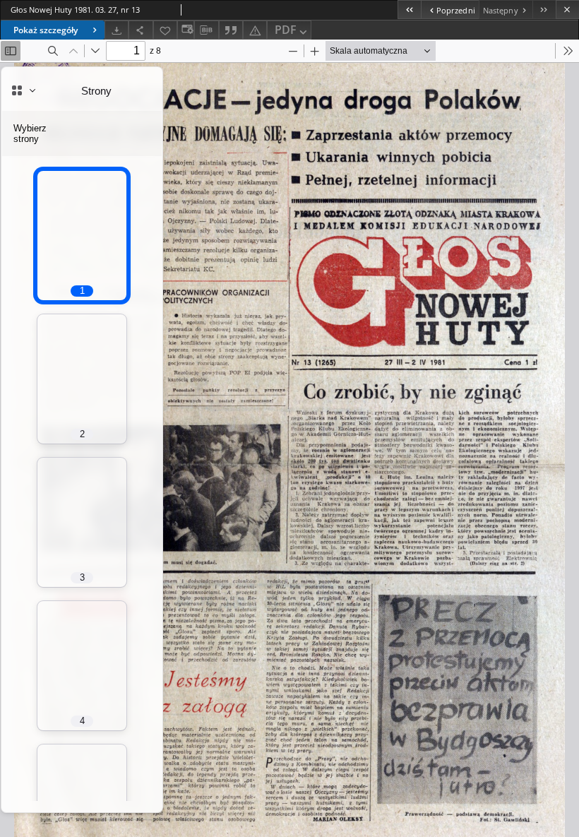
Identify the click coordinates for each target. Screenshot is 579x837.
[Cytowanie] (231, 30)
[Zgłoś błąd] (255, 30)
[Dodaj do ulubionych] (165, 30)
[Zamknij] (567, 9)
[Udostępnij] (141, 30)
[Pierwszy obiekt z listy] (409, 9)
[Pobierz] (117, 30)
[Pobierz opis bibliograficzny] (206, 30)
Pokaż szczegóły (45, 30)
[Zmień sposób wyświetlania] (185, 30)
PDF (286, 29)
